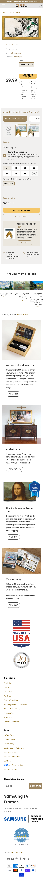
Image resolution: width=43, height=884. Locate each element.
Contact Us (8, 692)
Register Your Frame (11, 722)
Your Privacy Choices (15, 765)
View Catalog (14, 579)
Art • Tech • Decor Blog (12, 709)
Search (6, 687)
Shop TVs (13, 537)
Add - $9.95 (24, 243)
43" (16, 168)
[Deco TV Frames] (21, 5)
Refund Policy (9, 735)
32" (7, 168)
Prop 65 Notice (22, 315)
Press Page (8, 717)
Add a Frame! (13, 449)
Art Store (7, 696)
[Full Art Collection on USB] (21, 340)
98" (34, 173)
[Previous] (5, 130)
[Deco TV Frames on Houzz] (28, 859)
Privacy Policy (9, 744)
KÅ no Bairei (15, 54)
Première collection (15, 118)
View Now (13, 605)
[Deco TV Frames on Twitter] (24, 859)
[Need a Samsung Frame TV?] (21, 491)
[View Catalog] (21, 561)
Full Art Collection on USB (20, 365)
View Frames (15, 469)
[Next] (38, 130)
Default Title (26, 65)
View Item (13, 394)
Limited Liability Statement (14, 748)
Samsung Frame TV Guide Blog (15, 705)
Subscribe (35, 786)
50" (25, 168)
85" (25, 173)
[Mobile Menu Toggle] (6, 5)
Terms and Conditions (12, 756)
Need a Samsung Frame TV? (19, 510)
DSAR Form (8, 761)
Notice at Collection (11, 769)
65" (7, 173)
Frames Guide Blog (11, 700)
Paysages (17, 56)
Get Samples (21, 217)
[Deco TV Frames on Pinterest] (16, 859)
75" (16, 173)
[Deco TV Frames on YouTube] (12, 859)
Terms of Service (10, 752)
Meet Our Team (9, 713)
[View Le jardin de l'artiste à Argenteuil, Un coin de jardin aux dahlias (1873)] (22, 285)
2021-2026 (8, 184)
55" (34, 168)
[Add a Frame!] (21, 424)
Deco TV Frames (17, 852)
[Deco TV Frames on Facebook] (20, 859)
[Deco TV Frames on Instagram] (8, 859)
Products (7, 683)
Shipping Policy (9, 739)
